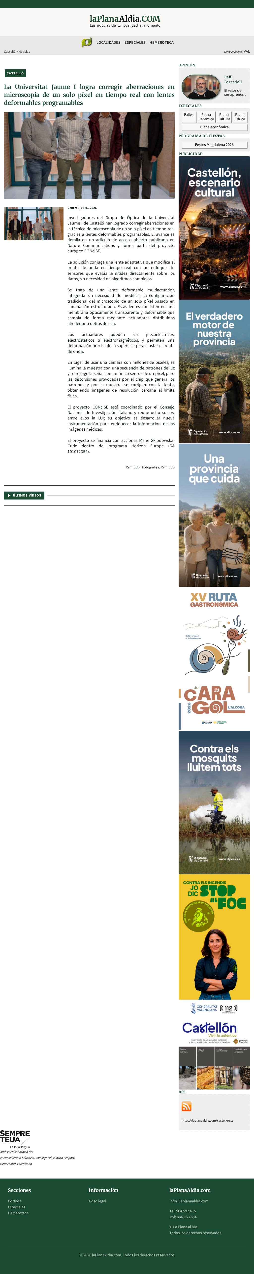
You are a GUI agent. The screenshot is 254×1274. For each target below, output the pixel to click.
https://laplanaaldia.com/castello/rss (207, 1120)
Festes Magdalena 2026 (214, 144)
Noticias (24, 51)
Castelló (9, 51)
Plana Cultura (224, 117)
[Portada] (87, 42)
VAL (247, 51)
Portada (14, 1201)
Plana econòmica (214, 127)
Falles (188, 114)
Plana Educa (240, 117)
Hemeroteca (162, 42)
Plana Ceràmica (206, 117)
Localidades (108, 42)
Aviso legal (97, 1201)
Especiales (135, 42)
